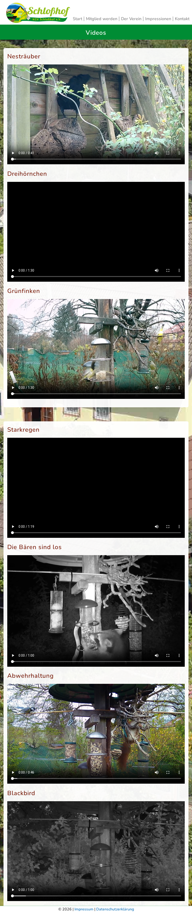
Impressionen (158, 19)
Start (78, 19)
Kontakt (182, 19)
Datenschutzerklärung (115, 909)
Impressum (83, 909)
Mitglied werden (102, 19)
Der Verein (132, 19)
